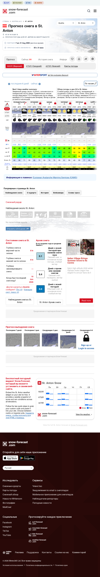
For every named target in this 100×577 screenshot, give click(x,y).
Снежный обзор (10, 494)
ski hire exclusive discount (58, 75)
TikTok (6, 530)
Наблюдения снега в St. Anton (20, 301)
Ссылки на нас (62, 552)
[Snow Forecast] (14, 10)
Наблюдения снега (13, 192)
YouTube (7, 535)
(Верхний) (14, 66)
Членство (37, 486)
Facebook (7, 522)
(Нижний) (53, 66)
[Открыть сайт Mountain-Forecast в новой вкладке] (17, 2)
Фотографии (9, 502)
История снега (45, 59)
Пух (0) (19, 289)
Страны (6, 21)
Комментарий (79, 552)
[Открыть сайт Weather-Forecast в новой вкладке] (38, 2)
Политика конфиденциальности (39, 565)
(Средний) (34, 66)
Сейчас (25, 59)
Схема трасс (74, 192)
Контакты (47, 552)
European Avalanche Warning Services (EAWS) (55, 177)
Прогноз (10, 59)
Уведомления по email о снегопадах (50, 490)
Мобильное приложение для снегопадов (52, 494)
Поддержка (33, 552)
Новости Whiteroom (12, 498)
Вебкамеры (58, 192)
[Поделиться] (86, 59)
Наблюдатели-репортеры (45, 498)
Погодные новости (42, 502)
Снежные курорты (12, 486)
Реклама (19, 552)
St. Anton (29, 21)
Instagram (7, 526)
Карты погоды (71, 66)
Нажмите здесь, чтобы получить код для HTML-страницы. (20, 415)
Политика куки (61, 565)
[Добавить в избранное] (72, 59)
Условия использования (13, 565)
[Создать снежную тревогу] (79, 59)
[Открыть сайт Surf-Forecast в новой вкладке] (7, 2)
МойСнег (7, 506)
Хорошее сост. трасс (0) (19, 290)
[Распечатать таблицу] (92, 59)
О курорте (31, 192)
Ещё (7, 130)
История (45, 192)
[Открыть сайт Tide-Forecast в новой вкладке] (28, 2)
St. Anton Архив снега (50, 302)
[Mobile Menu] (95, 11)
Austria (17, 21)
